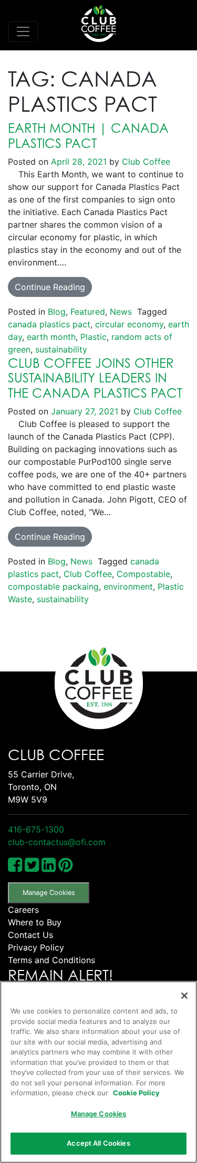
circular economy (129, 324)
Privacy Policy (36, 947)
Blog (57, 311)
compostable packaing (53, 586)
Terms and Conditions (51, 960)
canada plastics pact (49, 324)
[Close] (184, 995)
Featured (87, 311)
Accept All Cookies (98, 1143)
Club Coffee (144, 161)
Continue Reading (50, 287)
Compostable (143, 574)
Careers (23, 909)
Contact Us (30, 935)
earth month (51, 337)
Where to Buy (34, 922)
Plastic (93, 337)
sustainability (61, 349)
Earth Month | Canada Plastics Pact (88, 135)
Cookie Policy (136, 1093)
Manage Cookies (49, 893)
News (121, 311)
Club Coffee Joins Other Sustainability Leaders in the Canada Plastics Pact (95, 378)
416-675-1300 (36, 829)
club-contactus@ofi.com (57, 842)
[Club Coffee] (98, 23)
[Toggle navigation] (23, 31)
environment (128, 586)
